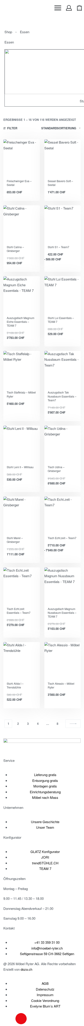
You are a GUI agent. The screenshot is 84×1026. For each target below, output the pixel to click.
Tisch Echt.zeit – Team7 (62, 538)
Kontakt (9, 928)
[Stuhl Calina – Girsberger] (21, 223)
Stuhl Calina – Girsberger (15, 249)
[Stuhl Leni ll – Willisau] (21, 444)
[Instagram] (21, 1018)
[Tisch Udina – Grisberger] (62, 444)
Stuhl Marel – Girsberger (15, 540)
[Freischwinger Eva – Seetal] (21, 157)
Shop (8, 31)
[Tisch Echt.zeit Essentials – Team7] (21, 585)
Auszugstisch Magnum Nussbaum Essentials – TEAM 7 (62, 612)
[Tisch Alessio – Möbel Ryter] (62, 660)
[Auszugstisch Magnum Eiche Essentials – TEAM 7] (21, 294)
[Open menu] (57, 7)
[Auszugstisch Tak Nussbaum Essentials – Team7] (62, 369)
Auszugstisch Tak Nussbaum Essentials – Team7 (62, 396)
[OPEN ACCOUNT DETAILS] (69, 8)
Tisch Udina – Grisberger (56, 469)
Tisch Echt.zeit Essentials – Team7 (18, 610)
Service (9, 760)
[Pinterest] (45, 1018)
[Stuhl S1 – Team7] (62, 223)
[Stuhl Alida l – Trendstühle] (21, 660)
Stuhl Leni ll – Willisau (20, 467)
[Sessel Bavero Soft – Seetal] (62, 157)
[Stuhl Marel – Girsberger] (21, 515)
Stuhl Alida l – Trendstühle (15, 685)
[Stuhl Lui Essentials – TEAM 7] (62, 294)
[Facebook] (9, 1018)
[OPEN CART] (79, 8)
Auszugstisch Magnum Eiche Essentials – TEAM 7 (20, 321)
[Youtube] (33, 1018)
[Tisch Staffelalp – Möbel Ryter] (21, 369)
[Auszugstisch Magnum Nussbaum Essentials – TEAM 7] (62, 585)
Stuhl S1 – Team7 (58, 247)
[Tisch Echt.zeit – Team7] (62, 515)
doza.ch (26, 969)
